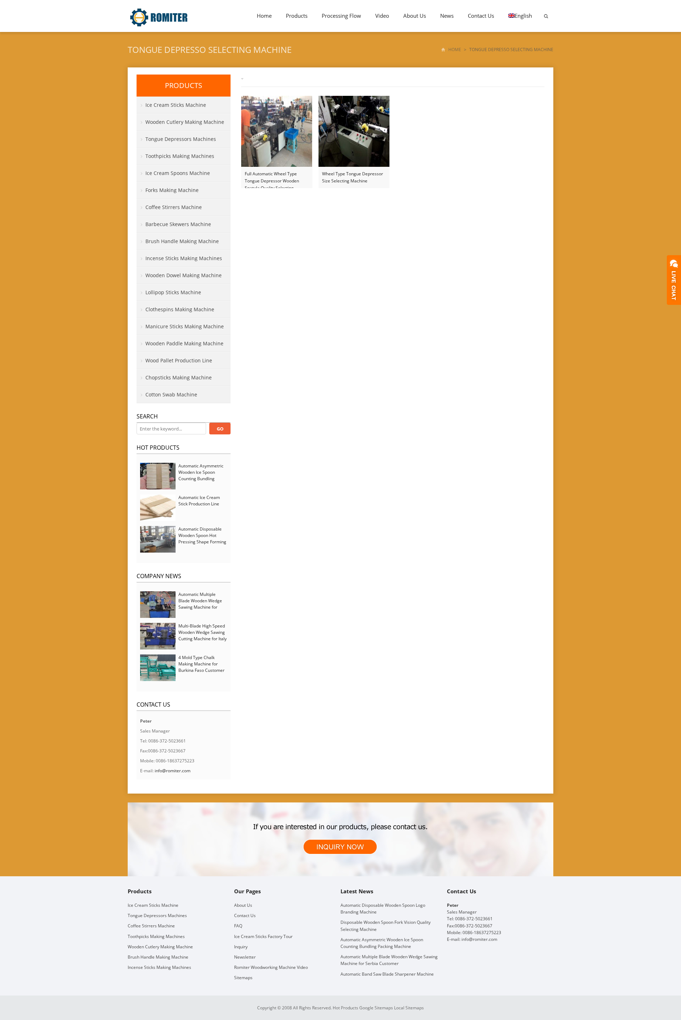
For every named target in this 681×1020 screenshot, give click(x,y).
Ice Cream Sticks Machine (175, 105)
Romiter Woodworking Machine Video (271, 967)
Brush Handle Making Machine (182, 241)
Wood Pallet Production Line (178, 360)
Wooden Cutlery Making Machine (184, 122)
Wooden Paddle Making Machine (184, 343)
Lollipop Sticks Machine (173, 292)
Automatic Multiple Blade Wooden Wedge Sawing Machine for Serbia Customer (200, 603)
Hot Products (158, 447)
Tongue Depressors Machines (180, 139)
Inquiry (241, 947)
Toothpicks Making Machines (179, 156)
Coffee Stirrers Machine (173, 207)
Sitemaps (243, 978)
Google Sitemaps (376, 1008)
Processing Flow (341, 15)
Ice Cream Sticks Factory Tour (263, 936)
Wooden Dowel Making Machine (183, 275)
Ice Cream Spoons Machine (177, 173)
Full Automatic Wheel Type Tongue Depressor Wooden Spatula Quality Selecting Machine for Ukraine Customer (275, 178)
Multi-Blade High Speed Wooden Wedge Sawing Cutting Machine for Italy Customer (202, 635)
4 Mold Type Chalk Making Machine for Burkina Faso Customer (201, 663)
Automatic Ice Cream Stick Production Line (199, 500)
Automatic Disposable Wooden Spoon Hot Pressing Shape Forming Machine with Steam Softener (202, 542)
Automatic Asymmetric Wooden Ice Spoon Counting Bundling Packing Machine (200, 475)
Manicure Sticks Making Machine (184, 326)
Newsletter (245, 957)
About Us (414, 15)
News (447, 15)
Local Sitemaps (409, 1008)
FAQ (238, 926)
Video (382, 15)
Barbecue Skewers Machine (178, 224)
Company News (159, 576)
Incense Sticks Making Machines (183, 258)
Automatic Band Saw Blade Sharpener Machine (387, 974)
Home (264, 15)
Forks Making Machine (172, 190)
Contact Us (481, 15)
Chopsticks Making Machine (178, 377)
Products (297, 15)
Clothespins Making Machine (179, 309)
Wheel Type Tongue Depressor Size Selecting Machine (352, 177)
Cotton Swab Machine (171, 394)
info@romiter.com (172, 771)
